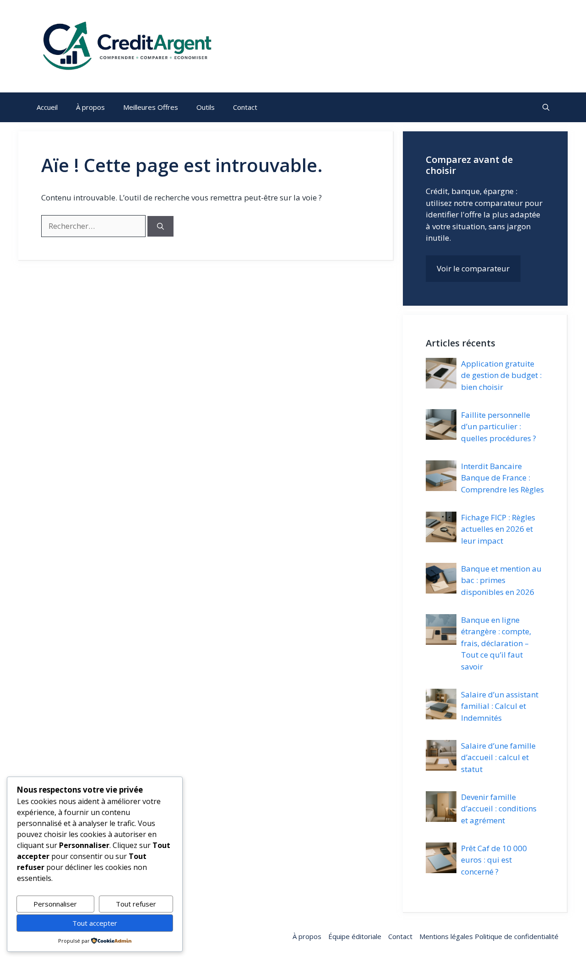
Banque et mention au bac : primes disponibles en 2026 (501, 580)
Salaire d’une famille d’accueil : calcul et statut (498, 757)
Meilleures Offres (150, 107)
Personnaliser (55, 903)
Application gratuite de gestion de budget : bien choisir (501, 375)
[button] (546, 107)
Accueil (47, 107)
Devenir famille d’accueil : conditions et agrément (499, 809)
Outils (205, 107)
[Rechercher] (160, 226)
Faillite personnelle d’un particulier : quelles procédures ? (498, 426)
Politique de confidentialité (516, 936)
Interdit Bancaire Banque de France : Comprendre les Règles (502, 478)
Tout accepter (94, 923)
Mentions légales (446, 936)
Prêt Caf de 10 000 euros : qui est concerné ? (494, 860)
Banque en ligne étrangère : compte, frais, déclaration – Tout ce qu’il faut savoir (496, 643)
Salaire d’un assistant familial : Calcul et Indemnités (499, 706)
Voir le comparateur (473, 268)
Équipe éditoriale (354, 936)
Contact (245, 107)
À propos (90, 107)
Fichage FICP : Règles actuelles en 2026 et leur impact (498, 529)
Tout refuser (136, 903)
